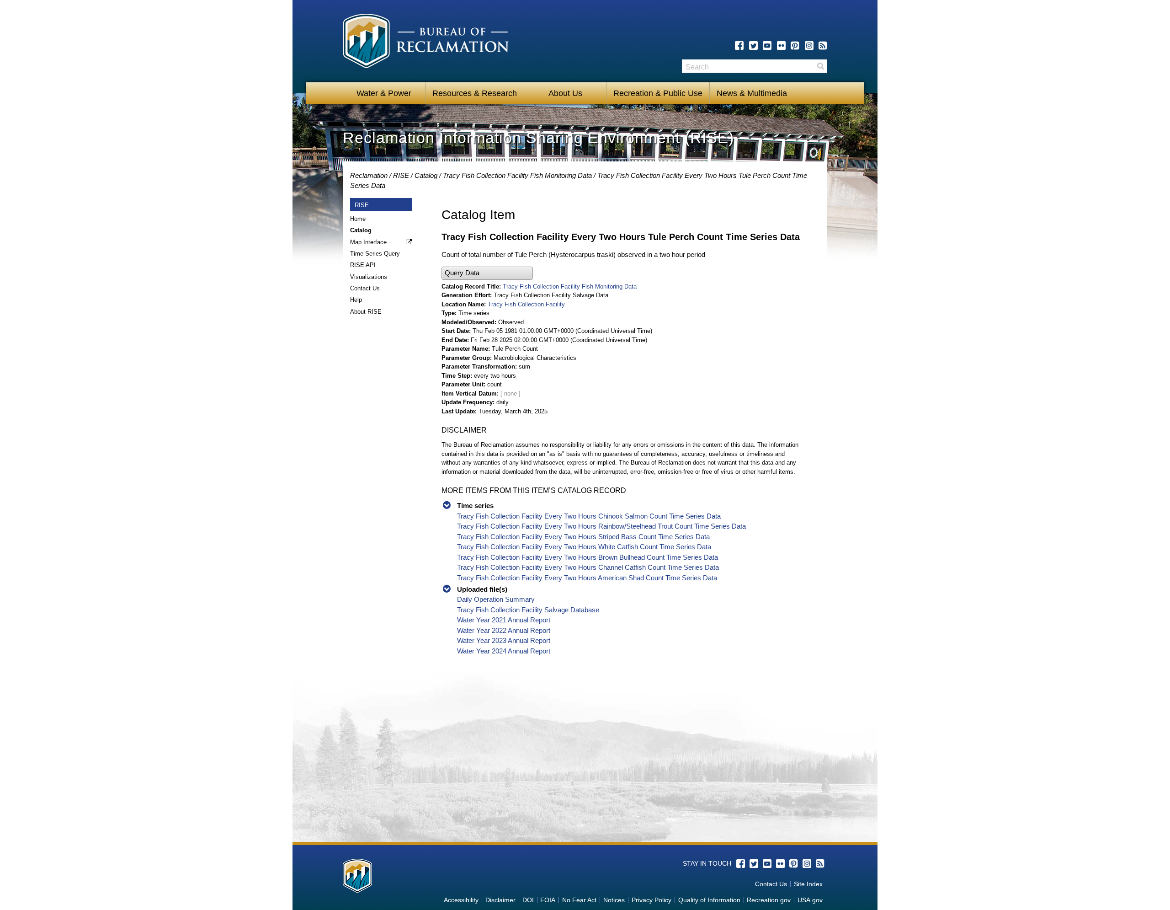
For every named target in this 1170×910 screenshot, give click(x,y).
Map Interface (368, 242)
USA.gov (810, 900)
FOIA (547, 900)
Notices (614, 900)
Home (358, 218)
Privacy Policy (651, 900)
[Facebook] (739, 45)
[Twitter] (753, 45)
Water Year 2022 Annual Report (503, 630)
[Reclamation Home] (426, 42)
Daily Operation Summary (496, 599)
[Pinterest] (795, 45)
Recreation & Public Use (657, 93)
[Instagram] (809, 45)
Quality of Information (709, 900)
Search (820, 66)
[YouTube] (767, 45)
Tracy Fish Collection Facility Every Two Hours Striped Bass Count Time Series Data (583, 537)
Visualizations (368, 276)
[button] (487, 273)
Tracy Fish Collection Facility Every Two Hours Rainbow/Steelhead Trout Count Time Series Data (601, 526)
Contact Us (365, 288)
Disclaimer (500, 900)
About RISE (366, 311)
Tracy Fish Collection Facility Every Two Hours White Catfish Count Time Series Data (584, 547)
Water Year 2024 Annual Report (503, 651)
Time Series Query (375, 253)
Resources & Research (474, 93)
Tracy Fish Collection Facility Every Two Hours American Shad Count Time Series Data (587, 578)
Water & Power (383, 93)
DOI (528, 900)
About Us (565, 93)
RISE (401, 175)
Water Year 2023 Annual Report (503, 640)
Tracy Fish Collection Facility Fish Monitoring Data (517, 175)
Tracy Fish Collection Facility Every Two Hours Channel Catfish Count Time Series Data (588, 567)
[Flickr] (781, 45)
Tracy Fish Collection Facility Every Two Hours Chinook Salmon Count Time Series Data (589, 516)
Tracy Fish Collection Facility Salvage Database (528, 610)
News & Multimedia (752, 93)
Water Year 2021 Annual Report (503, 620)
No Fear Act (579, 900)
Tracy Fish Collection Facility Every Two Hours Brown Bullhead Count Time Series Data (587, 557)
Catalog (426, 175)
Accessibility (461, 900)
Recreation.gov (769, 900)
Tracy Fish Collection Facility (526, 304)
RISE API (363, 265)
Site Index (808, 884)
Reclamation (369, 175)
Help (356, 299)
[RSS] (823, 45)
